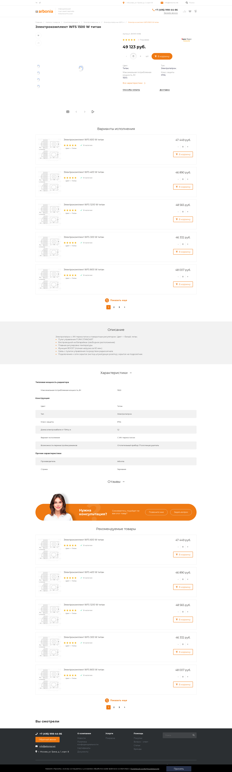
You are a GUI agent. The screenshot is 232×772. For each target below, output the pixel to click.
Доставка (165, 90)
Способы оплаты (131, 90)
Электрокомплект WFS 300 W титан (84, 237)
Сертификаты (83, 748)
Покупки (138, 738)
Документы (82, 752)
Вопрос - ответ (141, 742)
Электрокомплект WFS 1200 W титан (84, 204)
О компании (84, 733)
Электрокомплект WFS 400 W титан (84, 172)
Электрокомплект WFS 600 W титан (84, 139)
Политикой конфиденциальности (144, 769)
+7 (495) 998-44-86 (166, 10)
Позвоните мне (156, 512)
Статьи (137, 745)
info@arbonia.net (171, 3)
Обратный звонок (47, 739)
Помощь (138, 733)
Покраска (110, 738)
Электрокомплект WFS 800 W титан (84, 269)
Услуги (109, 733)
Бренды (138, 749)
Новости (81, 738)
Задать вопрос (181, 512)
